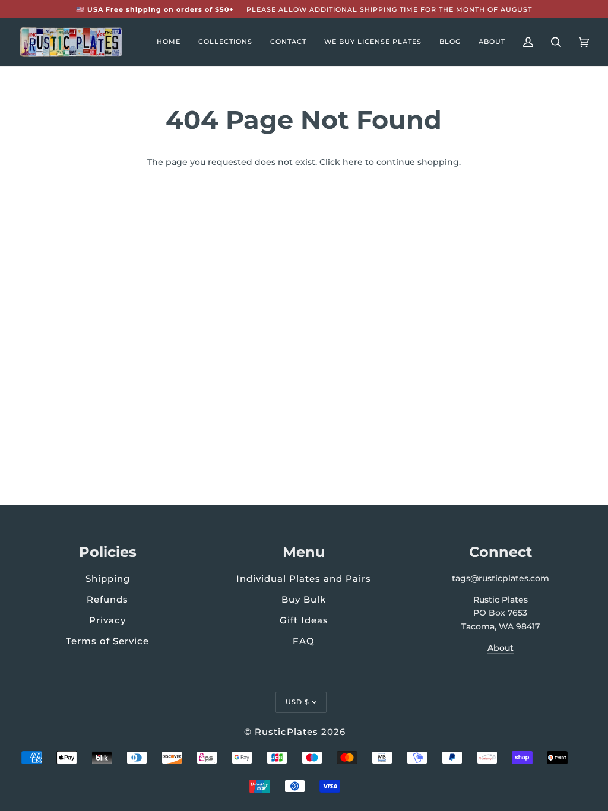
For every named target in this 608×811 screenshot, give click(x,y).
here (353, 162)
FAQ (304, 641)
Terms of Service (107, 641)
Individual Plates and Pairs (303, 578)
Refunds (107, 599)
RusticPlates (286, 731)
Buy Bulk (303, 599)
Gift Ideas (304, 620)
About (500, 647)
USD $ (297, 702)
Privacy (107, 620)
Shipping (108, 578)
